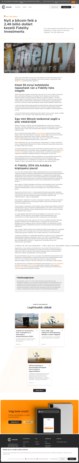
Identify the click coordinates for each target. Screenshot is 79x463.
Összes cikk (39, 390)
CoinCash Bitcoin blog (11, 71)
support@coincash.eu (62, 441)
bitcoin (21, 80)
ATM (24, 444)
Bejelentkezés (54, 7)
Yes (73, 1)
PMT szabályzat (47, 442)
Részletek (63, 458)
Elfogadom (72, 458)
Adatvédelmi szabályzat (48, 446)
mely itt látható (40, 133)
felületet (17, 139)
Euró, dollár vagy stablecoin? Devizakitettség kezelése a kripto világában (51, 332)
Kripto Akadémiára (58, 263)
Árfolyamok (17, 7)
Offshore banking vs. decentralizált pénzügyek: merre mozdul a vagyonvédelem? (37, 368)
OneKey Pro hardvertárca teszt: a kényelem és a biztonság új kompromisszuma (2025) (25, 333)
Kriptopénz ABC (19, 266)
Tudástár (24, 7)
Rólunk (30, 7)
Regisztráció (66, 7)
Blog (24, 446)
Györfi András (32, 265)
